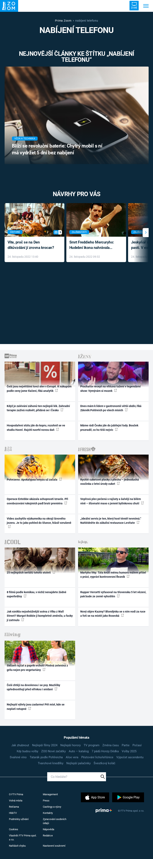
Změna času (110, 745)
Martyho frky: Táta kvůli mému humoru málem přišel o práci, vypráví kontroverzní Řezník (113, 574)
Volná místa (15, 800)
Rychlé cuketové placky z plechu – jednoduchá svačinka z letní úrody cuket (109, 481)
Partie (125, 745)
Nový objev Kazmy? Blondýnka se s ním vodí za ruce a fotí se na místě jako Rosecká (112, 613)
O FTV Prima (16, 794)
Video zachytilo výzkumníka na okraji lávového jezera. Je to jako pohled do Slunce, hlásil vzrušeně (39, 520)
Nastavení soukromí (54, 845)
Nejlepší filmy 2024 (44, 745)
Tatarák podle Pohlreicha (46, 757)
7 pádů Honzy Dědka (105, 751)
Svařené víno (18, 757)
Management (50, 794)
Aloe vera (72, 757)
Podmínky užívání (18, 819)
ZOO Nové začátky (53, 751)
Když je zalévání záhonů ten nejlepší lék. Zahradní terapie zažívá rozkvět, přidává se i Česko (38, 408)
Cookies (13, 829)
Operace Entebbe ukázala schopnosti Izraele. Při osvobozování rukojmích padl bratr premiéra (37, 501)
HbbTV (13, 812)
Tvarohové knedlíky (50, 763)
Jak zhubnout (20, 745)
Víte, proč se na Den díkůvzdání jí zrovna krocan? (31, 245)
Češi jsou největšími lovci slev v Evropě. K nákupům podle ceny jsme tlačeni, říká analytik (39, 388)
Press (46, 800)
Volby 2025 (129, 751)
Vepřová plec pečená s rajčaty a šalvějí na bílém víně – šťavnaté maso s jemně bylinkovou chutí (110, 501)
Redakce (48, 835)
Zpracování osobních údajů (54, 821)
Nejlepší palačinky (78, 763)
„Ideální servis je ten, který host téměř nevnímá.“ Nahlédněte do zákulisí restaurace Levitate (110, 520)
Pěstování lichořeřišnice (97, 757)
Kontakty (48, 812)
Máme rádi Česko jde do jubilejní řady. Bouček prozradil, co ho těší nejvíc (109, 427)
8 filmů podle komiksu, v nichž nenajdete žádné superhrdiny (36, 594)
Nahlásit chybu (17, 845)
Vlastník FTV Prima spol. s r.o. (22, 837)
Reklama (14, 806)
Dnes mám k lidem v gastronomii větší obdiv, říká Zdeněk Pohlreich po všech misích (110, 408)
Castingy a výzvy (52, 806)
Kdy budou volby (27, 751)
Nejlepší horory (70, 745)
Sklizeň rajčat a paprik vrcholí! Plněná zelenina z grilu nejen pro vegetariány (37, 667)
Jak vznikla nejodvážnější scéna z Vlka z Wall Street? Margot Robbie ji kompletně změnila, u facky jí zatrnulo (40, 616)
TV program (91, 745)
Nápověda (48, 829)
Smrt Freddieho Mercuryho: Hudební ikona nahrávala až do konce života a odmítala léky (93, 245)
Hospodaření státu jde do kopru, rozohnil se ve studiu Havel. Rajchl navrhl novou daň (36, 427)
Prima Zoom (63, 20)
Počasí (137, 745)
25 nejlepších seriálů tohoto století (29, 572)
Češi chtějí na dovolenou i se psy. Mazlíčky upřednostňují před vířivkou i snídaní (33, 687)
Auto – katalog (79, 751)
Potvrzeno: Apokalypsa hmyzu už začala (32, 479)
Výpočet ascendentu (129, 757)
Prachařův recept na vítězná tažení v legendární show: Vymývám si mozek (110, 388)
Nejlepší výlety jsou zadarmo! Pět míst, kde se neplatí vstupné (36, 706)
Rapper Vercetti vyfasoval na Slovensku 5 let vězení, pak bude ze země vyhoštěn (113, 594)
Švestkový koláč (104, 763)
